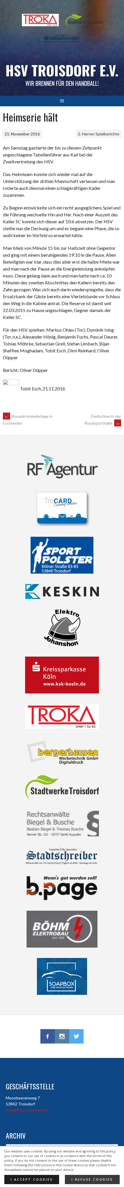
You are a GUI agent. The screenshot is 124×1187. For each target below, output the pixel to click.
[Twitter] (76, 1036)
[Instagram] (62, 1036)
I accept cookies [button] (32, 1179)
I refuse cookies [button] (92, 1179)
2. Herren (86, 133)
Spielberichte (107, 133)
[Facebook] (47, 1036)
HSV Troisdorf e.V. (62, 70)
